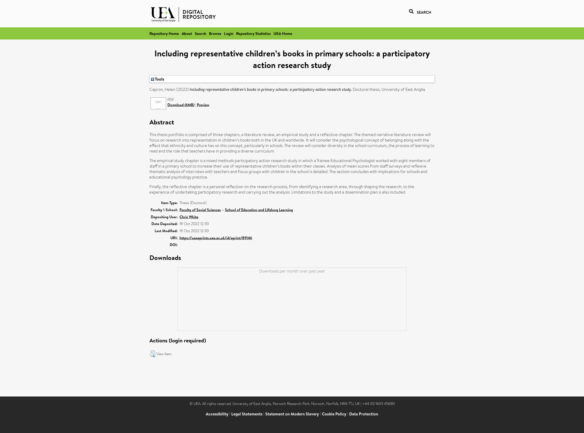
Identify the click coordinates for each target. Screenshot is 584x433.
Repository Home (164, 33)
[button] (152, 353)
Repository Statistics (253, 33)
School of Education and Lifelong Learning (259, 209)
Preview (203, 104)
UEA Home (283, 33)
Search (200, 33)
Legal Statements (246, 414)
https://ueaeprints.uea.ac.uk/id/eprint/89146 (216, 237)
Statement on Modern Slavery (292, 414)
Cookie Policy (334, 414)
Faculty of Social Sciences (200, 209)
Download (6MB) (180, 104)
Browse (215, 33)
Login (228, 33)
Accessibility (217, 414)
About (187, 33)
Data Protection (363, 414)
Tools (159, 79)
